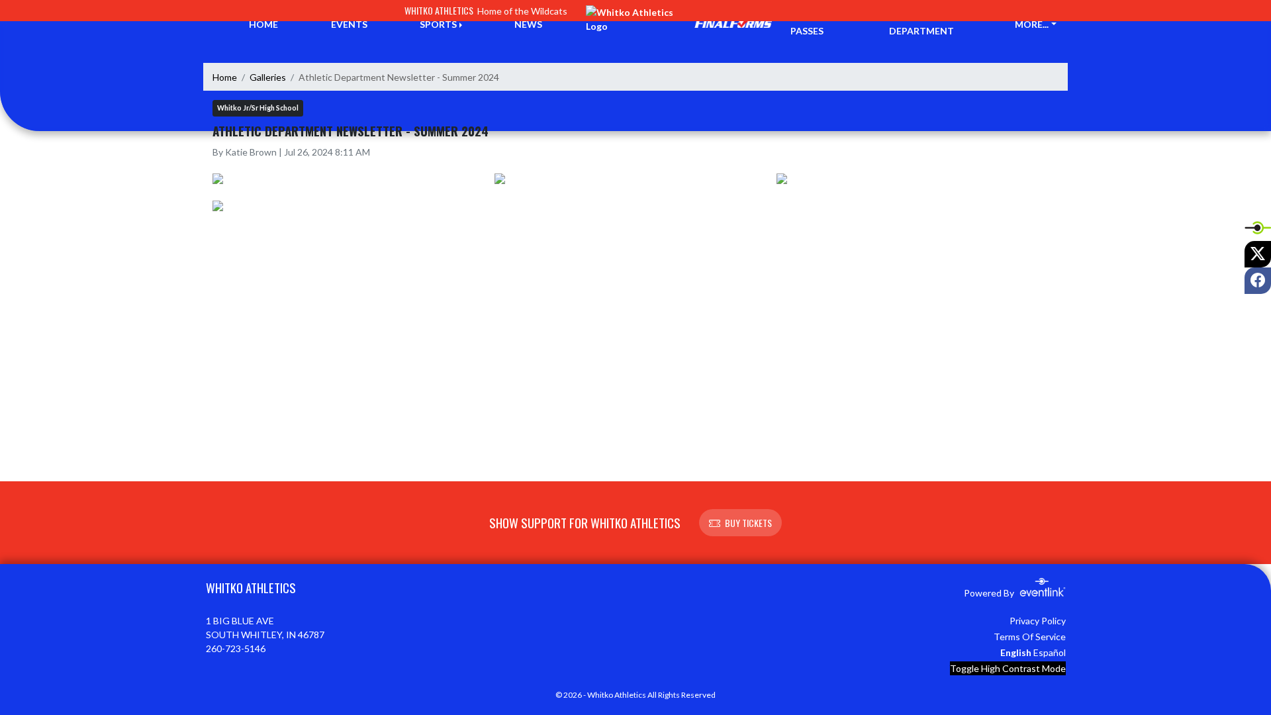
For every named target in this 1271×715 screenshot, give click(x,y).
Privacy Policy (1038, 620)
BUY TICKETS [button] (748, 523)
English (1015, 652)
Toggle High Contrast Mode (1008, 668)
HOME (263, 24)
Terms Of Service (1030, 636)
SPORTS (438, 24)
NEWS (528, 24)
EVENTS (349, 24)
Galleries (268, 77)
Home (224, 77)
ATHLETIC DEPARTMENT (921, 23)
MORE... (1032, 24)
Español (1049, 652)
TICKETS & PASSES (814, 23)
